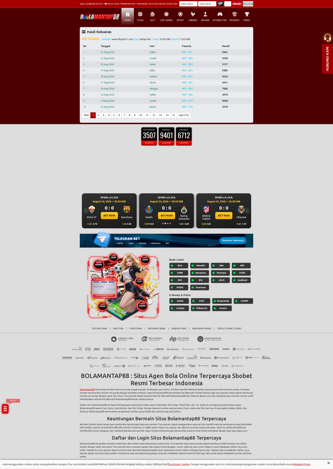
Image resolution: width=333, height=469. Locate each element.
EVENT (247, 20)
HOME (128, 20)
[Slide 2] (165, 223)
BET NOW (147, 215)
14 (167, 115)
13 (160, 115)
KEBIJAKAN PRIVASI (201, 328)
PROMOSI (234, 20)
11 (147, 115)
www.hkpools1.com (122, 39)
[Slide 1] (163, 223)
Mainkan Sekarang (233, 240)
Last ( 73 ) (184, 115)
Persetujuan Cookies (179, 464)
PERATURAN (136, 328)
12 (153, 115)
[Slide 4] (170, 223)
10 (140, 115)
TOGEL (140, 20)
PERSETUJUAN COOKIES (229, 328)
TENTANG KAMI (99, 328)
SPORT (180, 20)
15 (173, 115)
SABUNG (193, 20)
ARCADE (205, 20)
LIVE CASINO (166, 20)
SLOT (152, 20)
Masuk (237, 3)
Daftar (248, 3)
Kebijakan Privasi (301, 464)
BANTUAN (118, 328)
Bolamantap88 (87, 389)
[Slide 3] (167, 223)
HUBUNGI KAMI (179, 328)
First (86, 115)
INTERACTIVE (220, 20)
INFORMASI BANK (156, 328)
